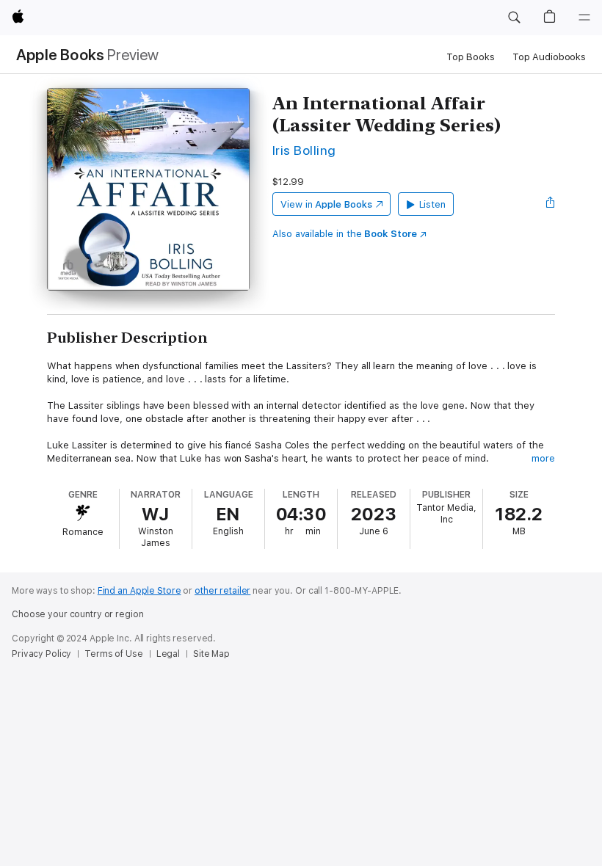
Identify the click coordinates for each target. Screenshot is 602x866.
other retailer (222, 591)
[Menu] (584, 17)
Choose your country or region (78, 614)
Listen (432, 204)
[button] (514, 17)
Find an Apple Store (139, 591)
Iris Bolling (304, 150)
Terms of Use (113, 654)
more (543, 458)
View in (326, 204)
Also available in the (344, 233)
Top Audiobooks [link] (549, 56)
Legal (168, 654)
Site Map (211, 654)
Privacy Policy (41, 654)
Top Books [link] (470, 56)
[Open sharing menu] (550, 204)
